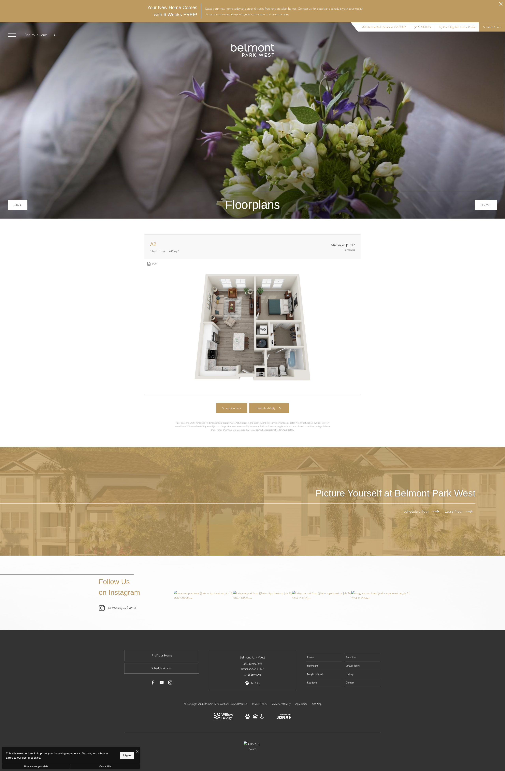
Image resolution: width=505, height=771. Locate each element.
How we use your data (36, 766)
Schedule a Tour (417, 511)
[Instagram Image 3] (321, 596)
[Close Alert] (501, 5)
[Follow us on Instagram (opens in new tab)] (170, 683)
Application (301, 704)
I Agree (127, 755)
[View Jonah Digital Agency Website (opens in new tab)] (284, 717)
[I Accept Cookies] (137, 751)
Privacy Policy (259, 704)
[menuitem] (324, 657)
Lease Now (454, 511)
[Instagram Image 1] (203, 596)
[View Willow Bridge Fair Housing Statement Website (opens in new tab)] (255, 718)
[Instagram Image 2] (262, 596)
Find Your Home (36, 34)
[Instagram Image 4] (380, 596)
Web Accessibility (281, 704)
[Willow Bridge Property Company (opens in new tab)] (223, 719)
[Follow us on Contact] (162, 683)
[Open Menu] (12, 35)
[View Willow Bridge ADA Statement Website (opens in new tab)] (262, 718)
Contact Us (105, 766)
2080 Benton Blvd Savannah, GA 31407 (252, 666)
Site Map (317, 704)
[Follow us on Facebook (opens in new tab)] (153, 683)
